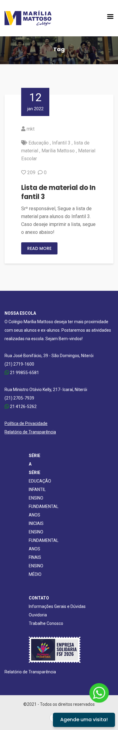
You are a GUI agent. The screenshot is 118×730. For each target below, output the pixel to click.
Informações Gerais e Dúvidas (57, 606)
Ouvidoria (38, 614)
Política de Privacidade (26, 423)
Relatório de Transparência (30, 432)
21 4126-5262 (23, 406)
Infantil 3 (61, 143)
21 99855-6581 (24, 372)
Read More (39, 248)
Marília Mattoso (58, 151)
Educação (38, 143)
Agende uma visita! (84, 719)
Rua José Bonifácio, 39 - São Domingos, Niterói (49, 355)
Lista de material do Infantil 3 (58, 192)
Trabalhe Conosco (46, 623)
